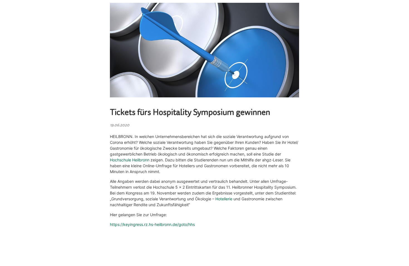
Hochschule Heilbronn (129, 159)
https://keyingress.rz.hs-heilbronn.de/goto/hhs (152, 224)
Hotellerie (223, 198)
